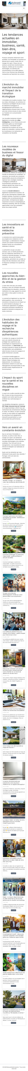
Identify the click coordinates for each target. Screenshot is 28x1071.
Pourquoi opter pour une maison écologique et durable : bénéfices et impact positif (14, 505)
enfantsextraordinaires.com (10, 1054)
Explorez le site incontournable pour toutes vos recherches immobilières (14, 698)
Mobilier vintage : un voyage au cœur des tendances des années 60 (14, 470)
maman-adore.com (8, 1045)
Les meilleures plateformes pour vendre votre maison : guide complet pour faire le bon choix (14, 621)
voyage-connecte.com (13, 1031)
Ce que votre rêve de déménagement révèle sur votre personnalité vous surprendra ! (14, 583)
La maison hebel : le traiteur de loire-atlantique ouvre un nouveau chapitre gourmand (14, 809)
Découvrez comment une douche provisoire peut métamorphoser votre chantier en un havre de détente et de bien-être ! (14, 658)
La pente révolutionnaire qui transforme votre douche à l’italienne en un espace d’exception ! (14, 771)
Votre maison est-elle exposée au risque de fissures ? (14, 735)
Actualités (13, 492)
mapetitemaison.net (8, 1051)
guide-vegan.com (8, 1048)
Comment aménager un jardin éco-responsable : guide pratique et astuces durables (14, 544)
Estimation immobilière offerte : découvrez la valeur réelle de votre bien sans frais (14, 848)
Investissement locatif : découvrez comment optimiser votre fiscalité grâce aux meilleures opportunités (14, 924)
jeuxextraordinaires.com (9, 1057)
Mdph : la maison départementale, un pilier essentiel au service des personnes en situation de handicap (14, 887)
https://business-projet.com (11, 212)
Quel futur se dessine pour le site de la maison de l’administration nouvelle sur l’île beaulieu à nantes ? (14, 999)
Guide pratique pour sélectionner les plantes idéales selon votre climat (14, 962)
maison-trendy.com (21, 136)
